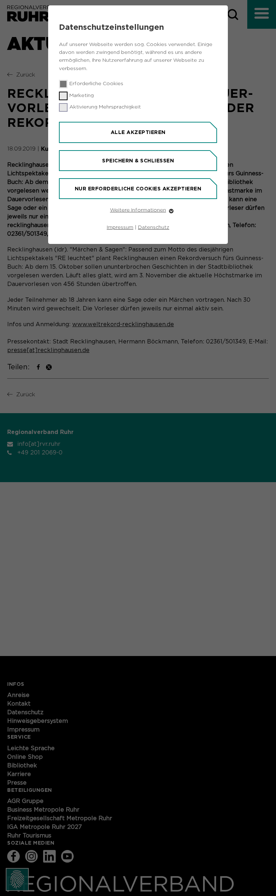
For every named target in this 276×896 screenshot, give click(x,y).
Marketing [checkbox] (81, 95)
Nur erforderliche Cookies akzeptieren (138, 188)
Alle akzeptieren (138, 132)
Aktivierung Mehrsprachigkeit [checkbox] (105, 107)
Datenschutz (153, 227)
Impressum (120, 227)
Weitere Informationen (138, 210)
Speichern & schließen (138, 160)
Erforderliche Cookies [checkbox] (96, 83)
